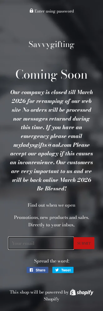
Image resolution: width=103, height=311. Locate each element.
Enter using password (53, 11)
